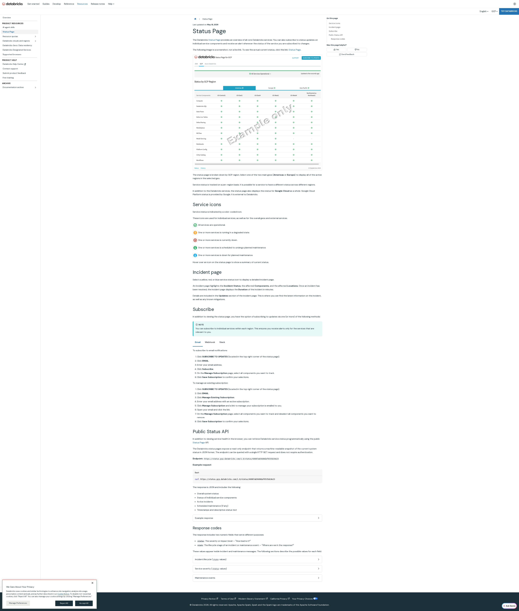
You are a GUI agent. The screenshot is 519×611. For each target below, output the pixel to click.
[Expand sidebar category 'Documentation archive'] (35, 87)
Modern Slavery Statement (252, 598)
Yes (337, 49)
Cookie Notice (63, 594)
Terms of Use (227, 598)
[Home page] (195, 19)
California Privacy (278, 598)
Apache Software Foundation (314, 604)
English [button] (483, 11)
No (358, 49)
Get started (33, 3)
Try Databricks (509, 11)
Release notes (98, 3)
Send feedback (348, 54)
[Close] (92, 583)
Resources (82, 3)
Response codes (338, 39)
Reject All (64, 603)
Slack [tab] (222, 342)
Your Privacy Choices (302, 598)
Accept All (83, 603)
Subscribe (333, 31)
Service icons (334, 23)
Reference (69, 3)
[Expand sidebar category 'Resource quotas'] (35, 36)
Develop (57, 3)
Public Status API (336, 35)
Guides (46, 3)
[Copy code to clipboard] (319, 479)
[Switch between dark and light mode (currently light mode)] (515, 4)
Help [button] (110, 3)
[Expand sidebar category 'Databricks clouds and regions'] (35, 41)
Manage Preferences (18, 603)
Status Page (214, 39)
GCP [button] (494, 11)
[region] (49, 594)
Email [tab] (198, 342)
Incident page (334, 27)
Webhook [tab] (210, 342)
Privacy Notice (208, 598)
